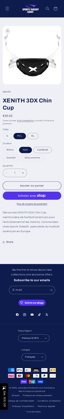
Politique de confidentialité (20, 401)
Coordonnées (34, 412)
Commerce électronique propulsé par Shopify (33, 391)
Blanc (12, 150)
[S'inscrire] (51, 290)
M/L (19, 136)
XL (32, 136)
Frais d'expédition (25, 121)
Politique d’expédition (23, 406)
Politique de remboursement (37, 395)
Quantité (8, 166)
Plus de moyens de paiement (32, 204)
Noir (25, 150)
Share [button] (9, 242)
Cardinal (42, 150)
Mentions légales (46, 406)
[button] (7, 9)
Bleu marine (34, 158)
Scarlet (12, 158)
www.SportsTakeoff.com (30, 388)
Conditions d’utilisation (49, 401)
